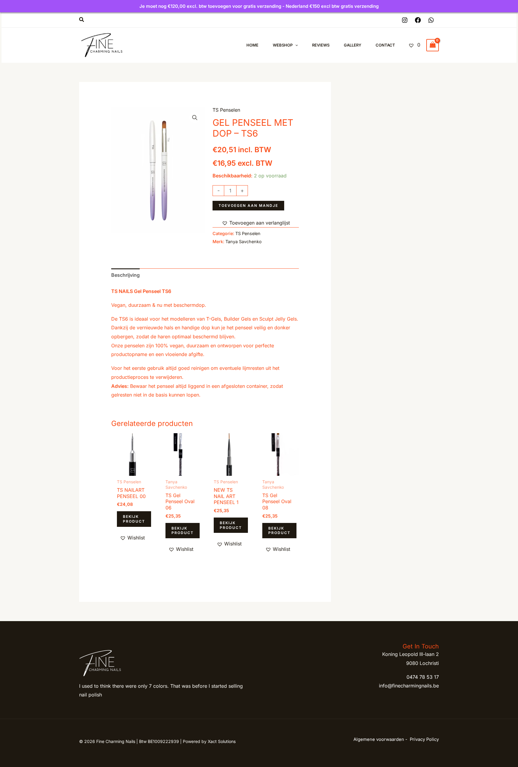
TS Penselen (226, 110)
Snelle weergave (132, 470)
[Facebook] (418, 20)
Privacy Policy (424, 739)
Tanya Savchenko (243, 241)
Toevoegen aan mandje (248, 205)
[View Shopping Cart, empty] (432, 45)
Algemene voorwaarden (378, 739)
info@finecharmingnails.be (409, 686)
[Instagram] (405, 20)
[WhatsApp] (431, 20)
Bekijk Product (134, 519)
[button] (82, 19)
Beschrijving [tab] (125, 275)
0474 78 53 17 (422, 677)
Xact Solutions (222, 741)
